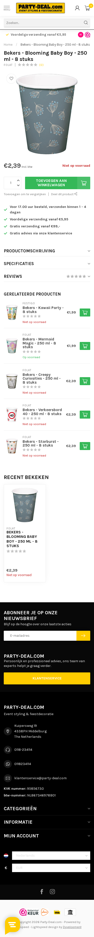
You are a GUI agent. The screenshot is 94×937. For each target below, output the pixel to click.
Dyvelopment (72, 927)
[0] (87, 8)
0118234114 (22, 764)
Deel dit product (62, 194)
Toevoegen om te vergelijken (25, 194)
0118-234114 (23, 750)
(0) (41, 65)
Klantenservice (47, 678)
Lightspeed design (44, 927)
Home (8, 44)
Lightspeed (21, 927)
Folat (8, 65)
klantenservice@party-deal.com (40, 778)
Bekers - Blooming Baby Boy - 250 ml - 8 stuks (55, 44)
